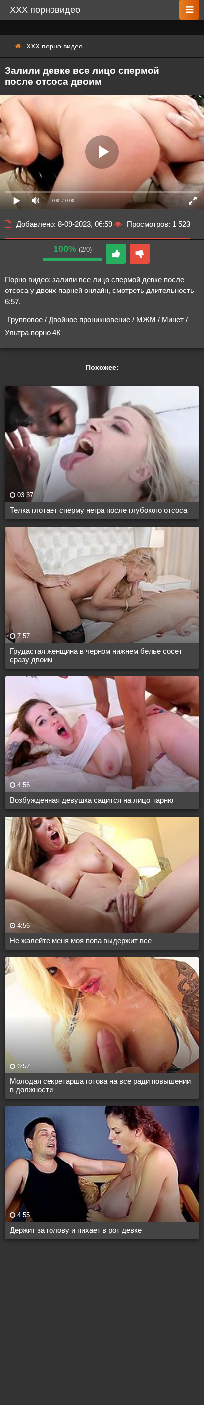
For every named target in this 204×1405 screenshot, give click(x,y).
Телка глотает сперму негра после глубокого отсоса (98, 510)
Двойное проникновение (89, 319)
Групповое (25, 319)
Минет (173, 319)
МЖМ (146, 319)
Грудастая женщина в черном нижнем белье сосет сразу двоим (96, 655)
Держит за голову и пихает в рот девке (76, 1230)
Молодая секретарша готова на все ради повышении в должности (100, 1085)
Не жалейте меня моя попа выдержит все (81, 940)
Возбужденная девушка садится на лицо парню (91, 800)
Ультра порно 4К (33, 332)
